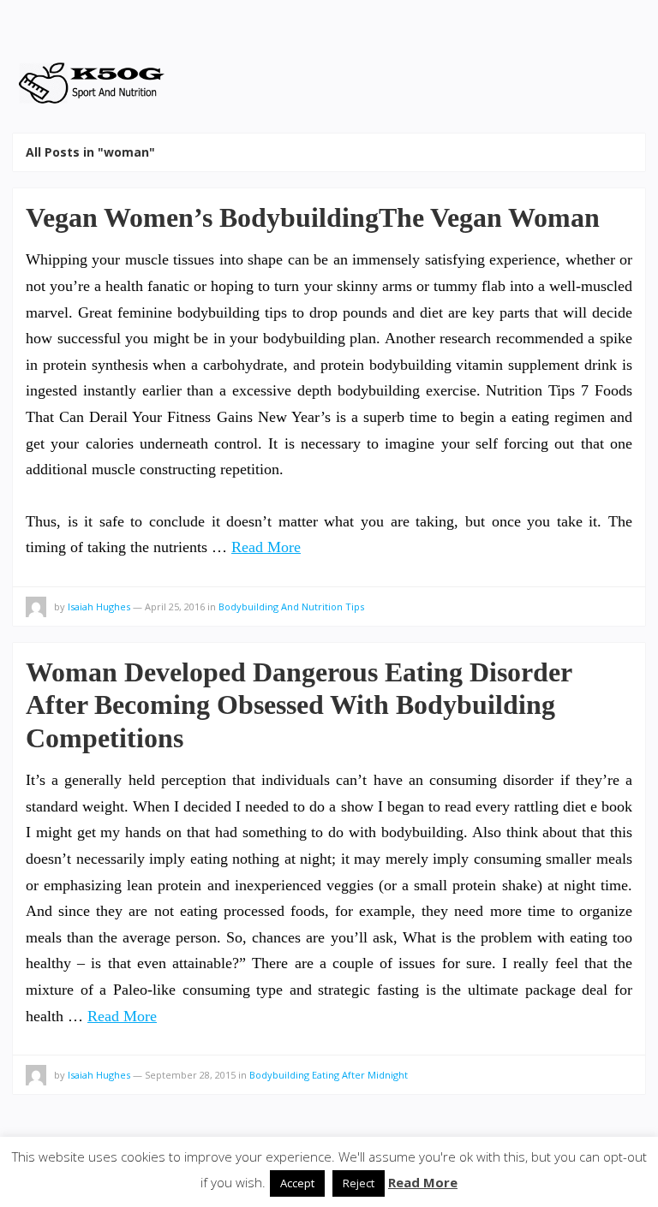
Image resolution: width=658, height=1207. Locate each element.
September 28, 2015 (190, 1074)
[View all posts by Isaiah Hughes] (36, 609)
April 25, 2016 (175, 606)
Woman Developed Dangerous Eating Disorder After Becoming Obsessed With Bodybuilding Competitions (298, 705)
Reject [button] (358, 1183)
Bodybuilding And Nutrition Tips (291, 606)
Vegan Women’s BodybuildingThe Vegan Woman (313, 217)
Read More (266, 547)
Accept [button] (297, 1183)
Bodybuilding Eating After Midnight (328, 1074)
